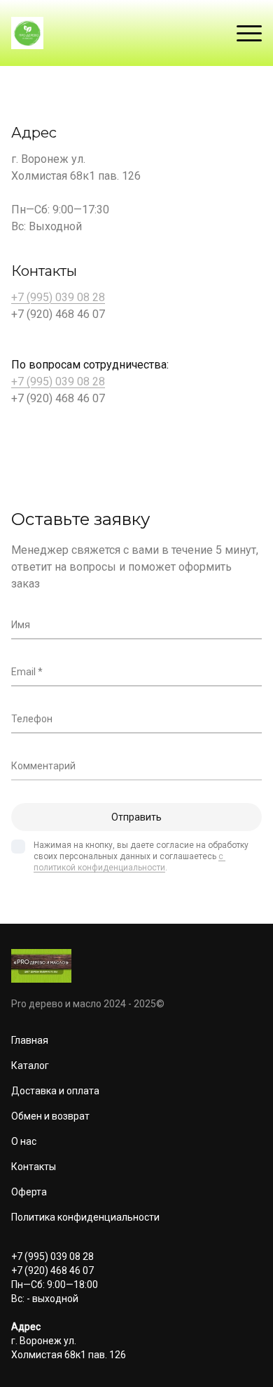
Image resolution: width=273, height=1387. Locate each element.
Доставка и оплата (55, 1090)
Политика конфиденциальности (85, 1217)
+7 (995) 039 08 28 (58, 297)
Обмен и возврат (50, 1116)
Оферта (29, 1191)
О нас (23, 1141)
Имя (20, 624)
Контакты (33, 1166)
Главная (29, 1040)
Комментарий (43, 765)
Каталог (30, 1065)
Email (23, 671)
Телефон (31, 718)
